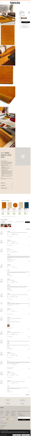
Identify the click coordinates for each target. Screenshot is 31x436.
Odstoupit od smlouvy (13, 415)
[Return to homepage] (15, 2)
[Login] (28, 2)
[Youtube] (2, 423)
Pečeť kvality (7, 415)
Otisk (0, 414)
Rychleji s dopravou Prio (26, 23)
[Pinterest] (1, 423)
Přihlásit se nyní (24, 419)
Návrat (1, 413)
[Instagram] (4, 423)
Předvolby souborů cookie (13, 414)
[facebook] (6, 423)
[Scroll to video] (14, 21)
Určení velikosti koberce (8, 412)
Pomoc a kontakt (1, 412)
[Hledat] (28, 2)
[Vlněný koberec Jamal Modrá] (26, 205)
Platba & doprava (12, 412)
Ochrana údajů (12, 413)
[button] (2, 225)
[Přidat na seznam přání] (20, 22)
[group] (4, 221)
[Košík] (29, 2)
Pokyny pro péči (7, 413)
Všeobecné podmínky (2, 426)
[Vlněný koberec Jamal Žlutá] (24, 18)
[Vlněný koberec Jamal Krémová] (9, 205)
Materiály (7, 414)
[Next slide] (28, 200)
